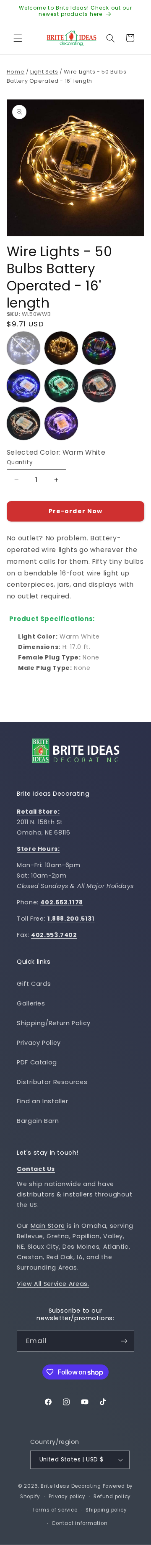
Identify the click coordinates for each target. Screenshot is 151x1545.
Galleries (31, 1003)
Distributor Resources (52, 1082)
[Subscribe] (124, 1341)
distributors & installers (55, 1194)
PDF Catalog (37, 1062)
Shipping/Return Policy (54, 1023)
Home (16, 71)
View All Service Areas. (53, 1284)
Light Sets (44, 71)
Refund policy (112, 1496)
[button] (17, 38)
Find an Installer (42, 1101)
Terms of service (55, 1510)
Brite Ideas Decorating (71, 1486)
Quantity (20, 462)
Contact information (79, 1523)
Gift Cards (34, 984)
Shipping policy (106, 1510)
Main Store (48, 1226)
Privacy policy (67, 1496)
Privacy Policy (39, 1042)
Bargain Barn (38, 1121)
